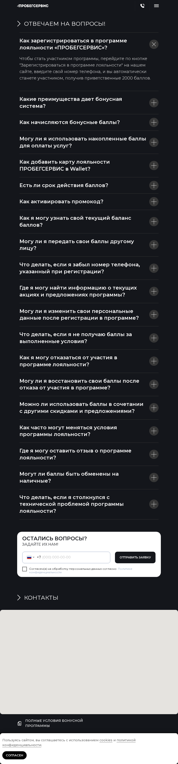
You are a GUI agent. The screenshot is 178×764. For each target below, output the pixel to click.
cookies (105, 740)
